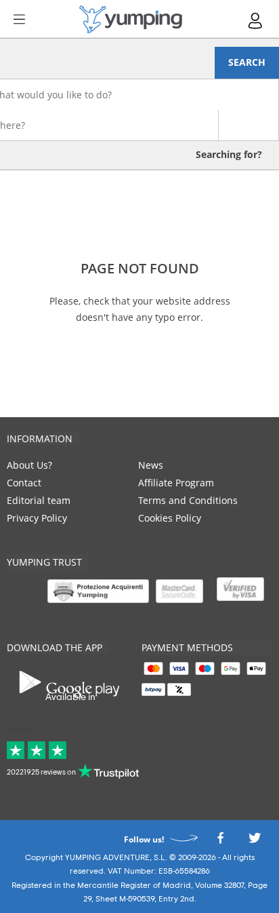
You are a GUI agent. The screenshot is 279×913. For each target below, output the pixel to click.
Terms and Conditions (188, 500)
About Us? (29, 465)
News (150, 465)
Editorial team (38, 500)
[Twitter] (254, 841)
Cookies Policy (169, 517)
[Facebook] (220, 841)
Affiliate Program (176, 482)
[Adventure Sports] (131, 19)
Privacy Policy (37, 517)
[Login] (255, 20)
